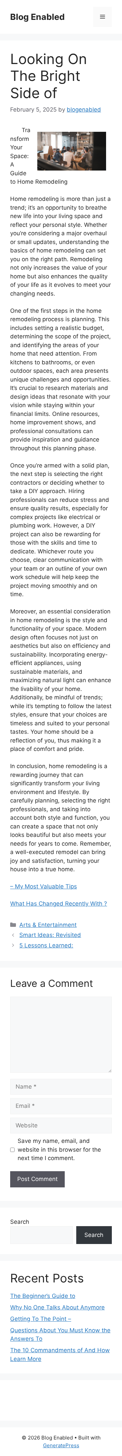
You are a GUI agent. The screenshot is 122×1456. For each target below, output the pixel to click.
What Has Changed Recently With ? (58, 903)
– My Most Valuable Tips (43, 886)
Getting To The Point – (40, 1318)
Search (19, 1221)
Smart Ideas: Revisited (50, 935)
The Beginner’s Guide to (42, 1296)
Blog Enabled (37, 17)
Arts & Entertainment (48, 924)
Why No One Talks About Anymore (57, 1307)
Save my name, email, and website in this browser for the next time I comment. (59, 1149)
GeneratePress (61, 1445)
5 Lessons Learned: (46, 945)
